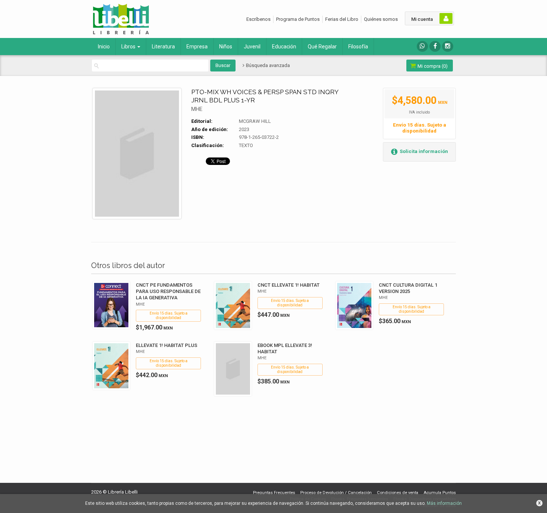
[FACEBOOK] (435, 46)
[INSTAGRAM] (447, 46)
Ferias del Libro (341, 19)
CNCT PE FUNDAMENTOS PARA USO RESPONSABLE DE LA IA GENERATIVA (168, 291)
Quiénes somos (381, 19)
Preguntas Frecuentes (274, 493)
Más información (444, 503)
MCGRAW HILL (255, 121)
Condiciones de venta (397, 493)
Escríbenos (258, 19)
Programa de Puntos (298, 19)
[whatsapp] (422, 46)
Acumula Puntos (439, 493)
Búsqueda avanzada (267, 65)
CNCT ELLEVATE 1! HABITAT (288, 285)
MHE (196, 109)
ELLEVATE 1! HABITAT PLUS (166, 345)
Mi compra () (432, 66)
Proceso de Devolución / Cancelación (336, 493)
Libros (129, 47)
